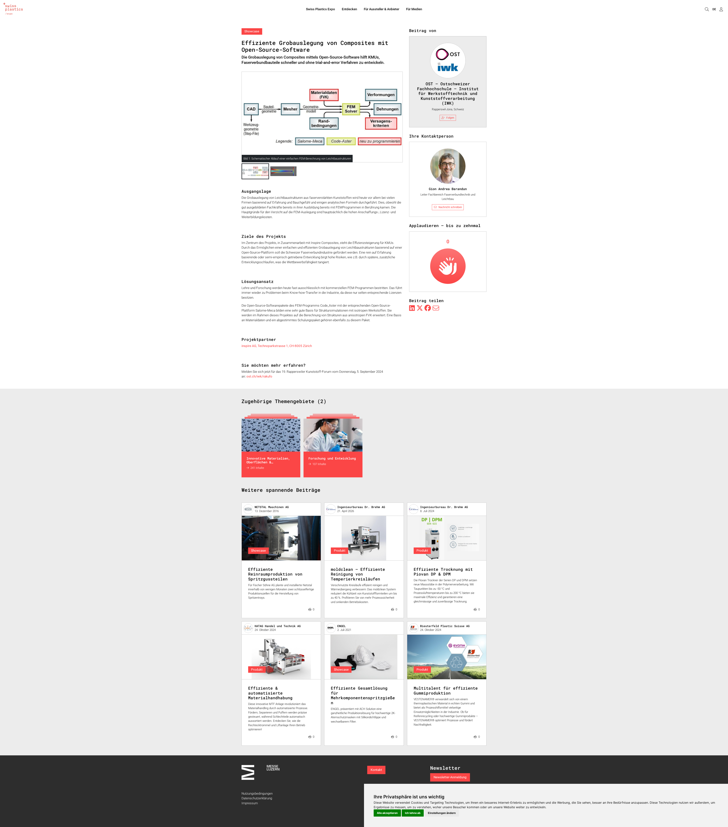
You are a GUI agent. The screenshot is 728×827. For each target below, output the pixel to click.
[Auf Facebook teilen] (427, 308)
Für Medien (414, 9)
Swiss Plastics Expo (320, 9)
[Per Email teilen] (436, 308)
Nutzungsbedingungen (257, 793)
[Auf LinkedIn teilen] (412, 308)
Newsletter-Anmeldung (450, 777)
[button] (255, 171)
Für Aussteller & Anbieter (381, 9)
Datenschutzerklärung (257, 798)
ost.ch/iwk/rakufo (259, 376)
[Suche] (707, 9)
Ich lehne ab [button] (412, 812)
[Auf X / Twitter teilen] (420, 308)
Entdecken (349, 9)
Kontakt (376, 770)
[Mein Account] (721, 9)
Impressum (250, 803)
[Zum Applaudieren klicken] (448, 266)
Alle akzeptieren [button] (387, 812)
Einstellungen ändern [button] (442, 812)
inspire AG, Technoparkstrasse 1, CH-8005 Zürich (277, 346)
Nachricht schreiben (450, 207)
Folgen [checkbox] (450, 117)
